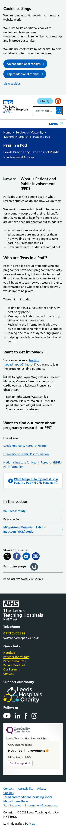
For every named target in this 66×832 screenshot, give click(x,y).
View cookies (11, 83)
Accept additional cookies (23, 64)
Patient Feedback (14, 665)
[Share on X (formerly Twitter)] (7, 556)
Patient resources (14, 661)
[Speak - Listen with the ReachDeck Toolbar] (58, 101)
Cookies (8, 793)
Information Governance (41, 805)
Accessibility (25, 788)
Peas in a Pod (12, 519)
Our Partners (11, 669)
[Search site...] (44, 111)
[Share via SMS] (36, 556)
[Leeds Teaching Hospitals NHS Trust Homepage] (15, 106)
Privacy (41, 788)
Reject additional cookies (23, 74)
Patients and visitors (16, 657)
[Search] (59, 110)
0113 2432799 (14, 633)
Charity (45, 101)
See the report (18, 763)
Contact (8, 673)
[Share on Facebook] (17, 556)
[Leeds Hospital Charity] (28, 695)
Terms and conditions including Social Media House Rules (27, 799)
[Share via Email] (26, 556)
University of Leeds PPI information (26, 454)
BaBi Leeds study (14, 511)
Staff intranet (12, 805)
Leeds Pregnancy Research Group (25, 445)
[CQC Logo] (18, 733)
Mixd (32, 823)
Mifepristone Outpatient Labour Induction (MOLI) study (24, 529)
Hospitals (9, 652)
